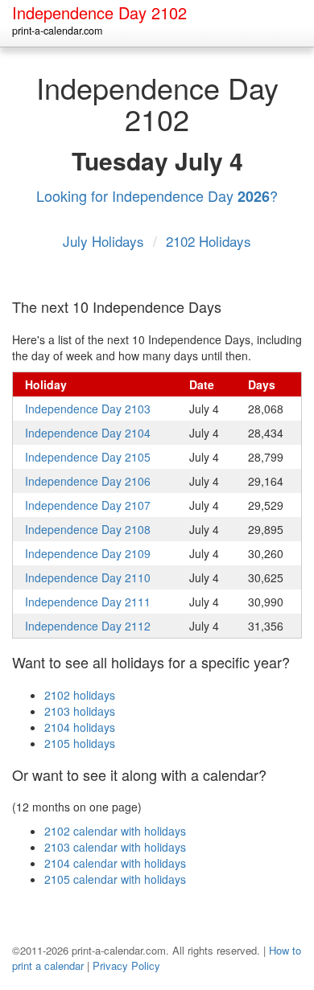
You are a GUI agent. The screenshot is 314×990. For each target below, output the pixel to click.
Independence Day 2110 (88, 577)
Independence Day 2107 (88, 505)
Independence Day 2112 (88, 626)
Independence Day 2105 (88, 457)
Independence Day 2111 (88, 602)
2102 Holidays (208, 241)
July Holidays (105, 241)
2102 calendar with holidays (115, 831)
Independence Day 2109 (88, 553)
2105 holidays (79, 743)
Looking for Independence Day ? (157, 195)
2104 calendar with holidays (115, 863)
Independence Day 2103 (88, 409)
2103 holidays (79, 711)
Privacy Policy (126, 965)
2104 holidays (79, 727)
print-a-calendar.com (57, 30)
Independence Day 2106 (88, 481)
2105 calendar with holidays (115, 879)
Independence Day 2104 (88, 433)
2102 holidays (79, 695)
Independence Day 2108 (88, 529)
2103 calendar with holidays (115, 847)
